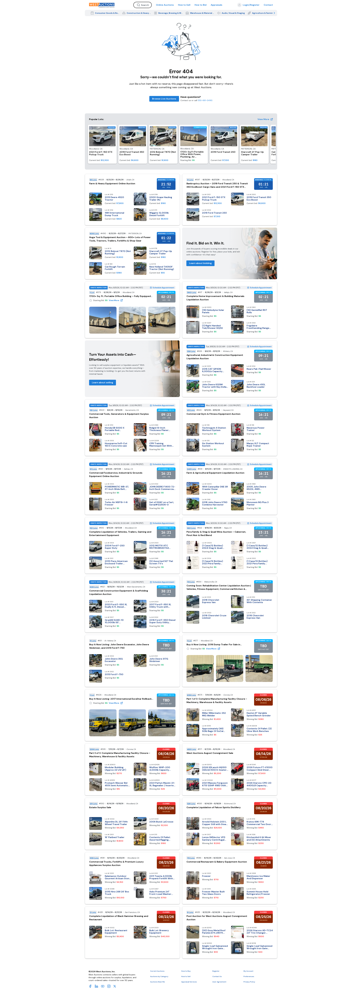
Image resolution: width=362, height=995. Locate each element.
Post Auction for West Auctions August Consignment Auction (217, 918)
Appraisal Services (189, 982)
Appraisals (216, 4)
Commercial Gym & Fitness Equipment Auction (213, 413)
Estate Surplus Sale (100, 807)
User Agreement (219, 982)
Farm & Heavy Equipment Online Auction (112, 183)
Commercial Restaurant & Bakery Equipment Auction (217, 861)
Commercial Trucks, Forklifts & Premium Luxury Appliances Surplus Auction (116, 863)
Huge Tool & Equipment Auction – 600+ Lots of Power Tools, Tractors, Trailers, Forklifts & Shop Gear (120, 239)
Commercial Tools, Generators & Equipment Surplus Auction (119, 415)
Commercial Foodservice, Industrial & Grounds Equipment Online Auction (115, 474)
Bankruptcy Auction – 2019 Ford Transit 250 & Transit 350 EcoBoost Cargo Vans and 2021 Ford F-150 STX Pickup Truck (217, 185)
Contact (268, 4)
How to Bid (200, 4)
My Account (248, 971)
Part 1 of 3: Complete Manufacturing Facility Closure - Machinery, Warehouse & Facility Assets (217, 700)
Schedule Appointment (163, 287)
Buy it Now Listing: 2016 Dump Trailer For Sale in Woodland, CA (213, 644)
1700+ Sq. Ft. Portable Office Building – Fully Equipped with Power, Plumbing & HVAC (120, 296)
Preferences (249, 976)
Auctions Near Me (157, 982)
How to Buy (186, 971)
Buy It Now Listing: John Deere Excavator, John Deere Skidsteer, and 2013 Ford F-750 (119, 646)
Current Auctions (157, 971)
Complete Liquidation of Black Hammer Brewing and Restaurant (118, 918)
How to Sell (184, 4)
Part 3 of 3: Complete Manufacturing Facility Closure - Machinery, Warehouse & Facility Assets (119, 755)
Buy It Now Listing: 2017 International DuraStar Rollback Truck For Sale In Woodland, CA (120, 699)
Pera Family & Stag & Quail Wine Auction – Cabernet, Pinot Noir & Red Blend (216, 533)
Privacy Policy (249, 982)
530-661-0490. (205, 100)
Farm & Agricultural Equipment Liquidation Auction (215, 472)
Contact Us (217, 976)
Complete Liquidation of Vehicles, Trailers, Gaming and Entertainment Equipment (120, 533)
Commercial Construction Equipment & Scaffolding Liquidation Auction (118, 592)
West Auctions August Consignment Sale (210, 753)
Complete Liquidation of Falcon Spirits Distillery (214, 807)
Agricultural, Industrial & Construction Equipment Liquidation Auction (215, 357)
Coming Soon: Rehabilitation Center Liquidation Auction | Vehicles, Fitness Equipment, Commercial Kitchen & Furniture (219, 587)
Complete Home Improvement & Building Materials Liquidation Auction (215, 298)
